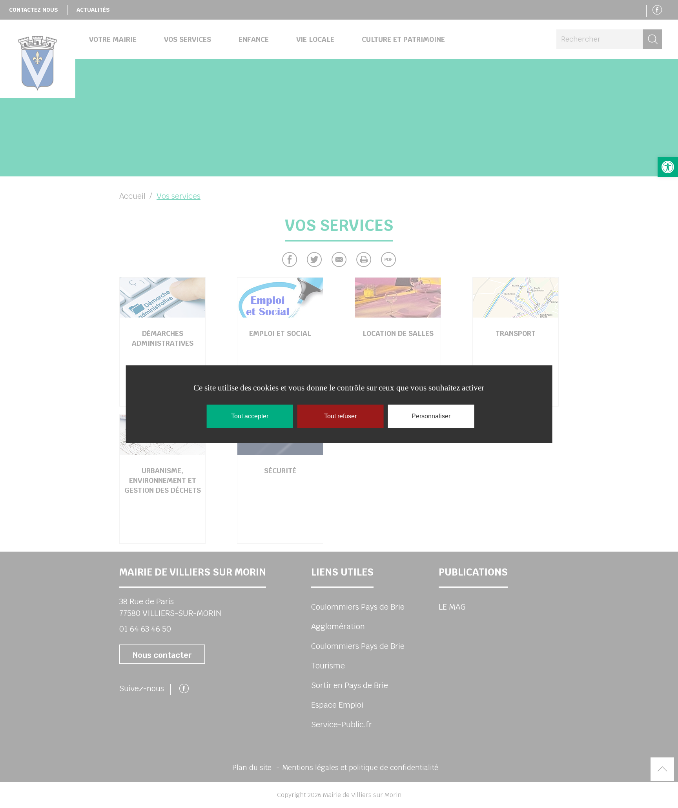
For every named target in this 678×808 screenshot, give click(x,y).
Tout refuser (340, 416)
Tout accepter (249, 416)
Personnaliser (431, 416)
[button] (668, 167)
